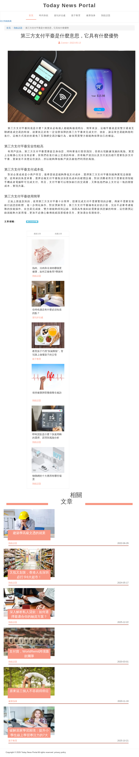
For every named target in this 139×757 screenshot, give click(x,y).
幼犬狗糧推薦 (6, 21)
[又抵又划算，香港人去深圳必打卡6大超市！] (29, 562)
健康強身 (90, 15)
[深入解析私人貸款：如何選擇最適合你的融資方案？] (29, 602)
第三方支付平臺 (32, 221)
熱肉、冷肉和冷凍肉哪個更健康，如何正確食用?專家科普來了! (47, 271)
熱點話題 (105, 15)
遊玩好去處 (60, 15)
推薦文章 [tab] (58, 234)
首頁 (31, 15)
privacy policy (60, 752)
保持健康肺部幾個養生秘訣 (47, 392)
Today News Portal (29, 752)
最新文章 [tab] (37, 234)
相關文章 (71, 498)
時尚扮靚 (43, 15)
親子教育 (75, 15)
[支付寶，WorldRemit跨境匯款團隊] (29, 642)
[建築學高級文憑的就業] (29, 523)
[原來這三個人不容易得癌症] (29, 681)
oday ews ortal (69, 5)
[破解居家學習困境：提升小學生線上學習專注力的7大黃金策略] (29, 721)
